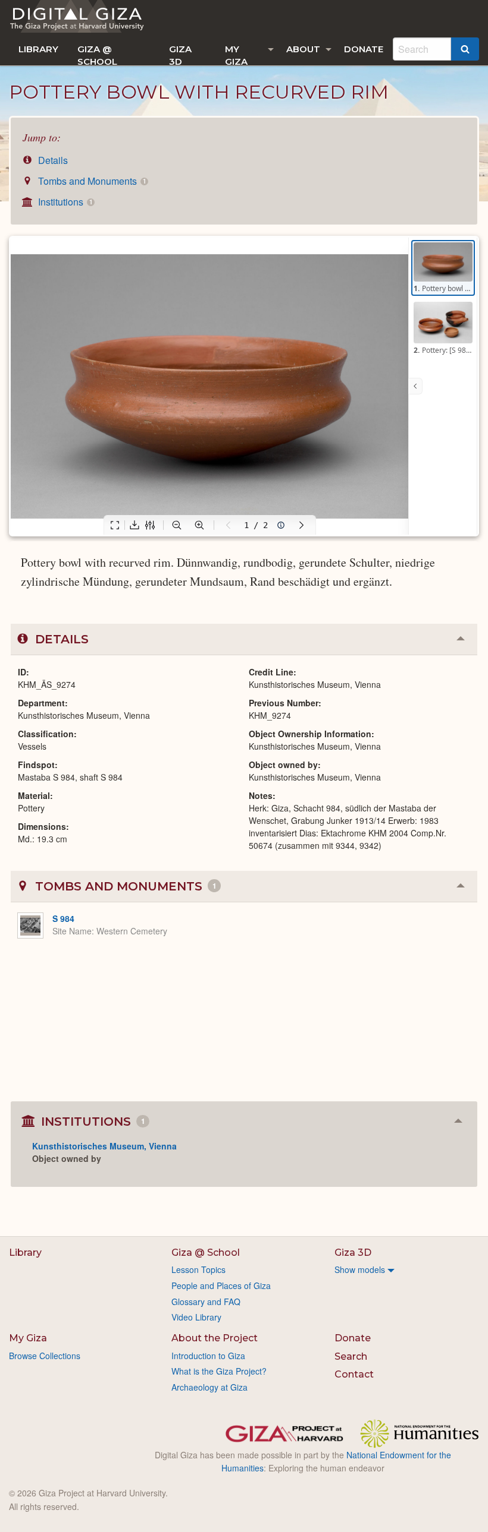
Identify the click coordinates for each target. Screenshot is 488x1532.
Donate (363, 49)
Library (38, 49)
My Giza (236, 54)
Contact (354, 1374)
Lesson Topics (198, 1269)
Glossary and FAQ (205, 1301)
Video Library (196, 1317)
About (303, 49)
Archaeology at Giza (209, 1387)
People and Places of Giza (221, 1285)
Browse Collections (44, 1356)
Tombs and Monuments (91, 181)
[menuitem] (38, 49)
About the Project (214, 1338)
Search (350, 1356)
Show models (359, 1269)
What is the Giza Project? (219, 1371)
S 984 (63, 918)
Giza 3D (180, 54)
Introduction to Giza (208, 1356)
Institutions (64, 202)
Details (52, 160)
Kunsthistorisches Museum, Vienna (104, 1146)
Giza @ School (97, 54)
